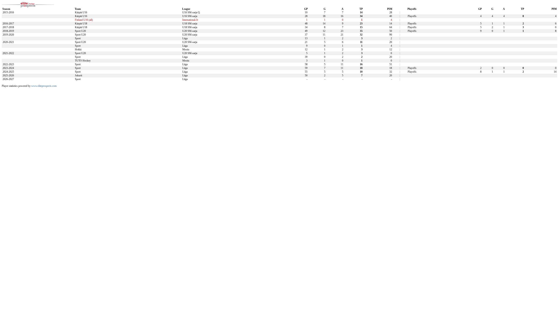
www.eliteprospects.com (44, 85)
